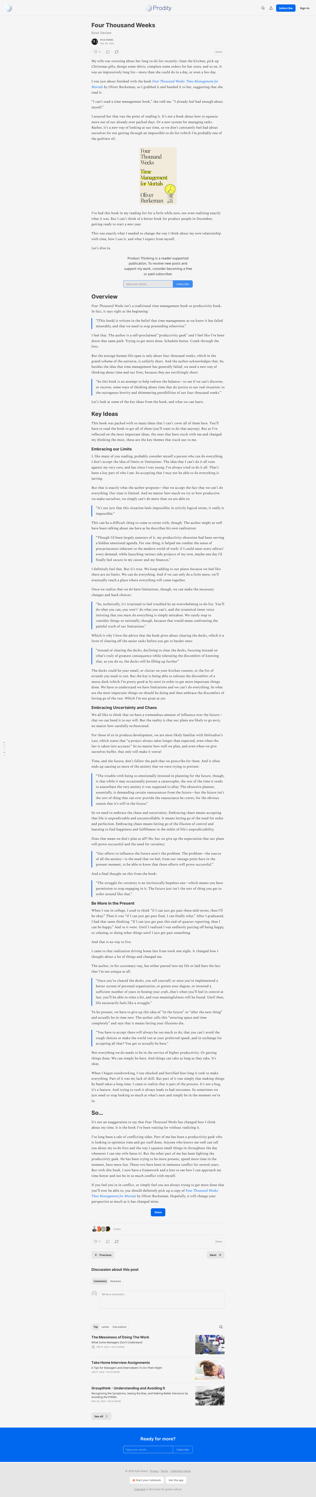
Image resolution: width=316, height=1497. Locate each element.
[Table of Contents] (4, 748)
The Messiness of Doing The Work (120, 1337)
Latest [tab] (105, 1327)
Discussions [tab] (119, 1327)
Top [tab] (96, 1327)
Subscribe (286, 8)
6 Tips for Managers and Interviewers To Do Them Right (126, 1367)
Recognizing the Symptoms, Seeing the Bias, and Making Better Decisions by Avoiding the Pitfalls (139, 1395)
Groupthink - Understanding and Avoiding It (128, 1388)
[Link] (86, 296)
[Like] (93, 1377)
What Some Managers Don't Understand (116, 1342)
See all (98, 1416)
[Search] (263, 8)
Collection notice (180, 1471)
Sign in (304, 8)
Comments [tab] (100, 1281)
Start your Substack (148, 1480)
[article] (158, 1344)
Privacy (154, 1471)
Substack (139, 1489)
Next (213, 1255)
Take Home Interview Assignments (120, 1363)
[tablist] (107, 1281)
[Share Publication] (271, 8)
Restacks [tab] (115, 1281)
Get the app (176, 1480)
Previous (105, 1255)
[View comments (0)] (108, 52)
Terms (164, 1471)
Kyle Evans (106, 40)
